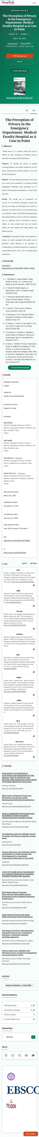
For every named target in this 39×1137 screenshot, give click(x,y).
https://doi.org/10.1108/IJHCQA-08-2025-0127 (16, 964)
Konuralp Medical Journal (19, 98)
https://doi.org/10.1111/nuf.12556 (11, 845)
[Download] (33, 1037)
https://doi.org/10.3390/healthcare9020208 (15, 865)
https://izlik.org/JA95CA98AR (15, 553)
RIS (25, 563)
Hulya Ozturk (12, 43)
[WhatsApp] (12, 1055)
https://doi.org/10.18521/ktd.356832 (17, 541)
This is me (18, 458)
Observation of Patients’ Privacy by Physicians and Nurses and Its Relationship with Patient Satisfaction (18, 798)
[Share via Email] (33, 1055)
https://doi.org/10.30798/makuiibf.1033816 (15, 885)
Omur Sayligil (26, 43)
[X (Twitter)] (19, 1055)
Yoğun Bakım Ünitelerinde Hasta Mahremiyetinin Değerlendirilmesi (17, 916)
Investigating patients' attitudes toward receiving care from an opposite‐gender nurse (19, 836)
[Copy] (33, 585)
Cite (18, 61)
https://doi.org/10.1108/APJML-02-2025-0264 (16, 943)
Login (34, 3)
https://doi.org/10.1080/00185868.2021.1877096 (16, 806)
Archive (5, 976)
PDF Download (18, 56)
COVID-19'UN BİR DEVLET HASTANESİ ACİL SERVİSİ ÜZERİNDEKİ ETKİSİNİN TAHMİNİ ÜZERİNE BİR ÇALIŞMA (18, 874)
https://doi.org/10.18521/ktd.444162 (12, 788)
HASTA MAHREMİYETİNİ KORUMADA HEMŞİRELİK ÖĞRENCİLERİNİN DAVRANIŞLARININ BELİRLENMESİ (18, 816)
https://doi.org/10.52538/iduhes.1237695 (14, 907)
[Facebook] (6, 1055)
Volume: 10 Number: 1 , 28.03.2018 (18, 985)
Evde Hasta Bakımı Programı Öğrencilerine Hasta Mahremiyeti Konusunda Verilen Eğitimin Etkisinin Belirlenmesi (18, 895)
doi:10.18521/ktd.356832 (13, 602)
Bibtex (34, 563)
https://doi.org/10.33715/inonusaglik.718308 (15, 827)
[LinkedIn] (26, 1055)
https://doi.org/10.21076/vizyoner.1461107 (14, 923)
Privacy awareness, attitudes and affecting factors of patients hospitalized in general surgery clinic (19, 953)
